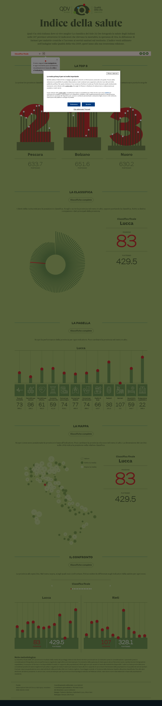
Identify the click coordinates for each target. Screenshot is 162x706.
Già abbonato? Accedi (82, 109)
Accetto (88, 104)
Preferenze (74, 104)
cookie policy (69, 86)
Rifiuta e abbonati (112, 73)
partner (107, 92)
